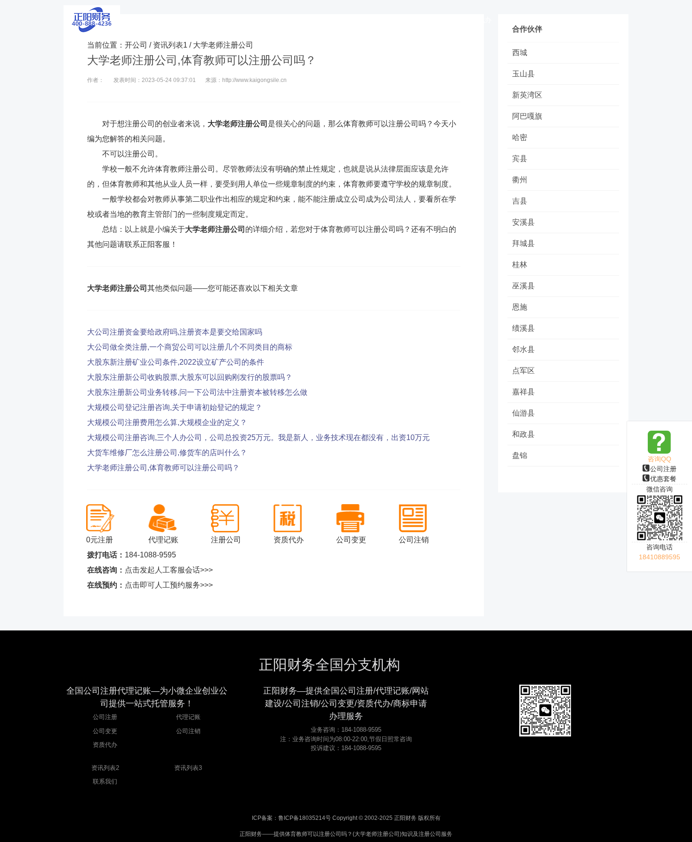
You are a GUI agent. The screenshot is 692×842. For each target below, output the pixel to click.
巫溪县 (523, 286)
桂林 (519, 265)
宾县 (519, 159)
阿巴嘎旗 (527, 116)
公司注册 (663, 469)
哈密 (519, 137)
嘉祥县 (523, 392)
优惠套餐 (663, 478)
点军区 (523, 371)
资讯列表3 (188, 767)
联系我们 (105, 781)
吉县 (519, 201)
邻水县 (523, 349)
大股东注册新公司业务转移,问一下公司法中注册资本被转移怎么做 (197, 392)
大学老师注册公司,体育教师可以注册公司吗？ (163, 468)
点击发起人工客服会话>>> (169, 570)
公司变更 (105, 731)
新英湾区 (527, 95)
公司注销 (188, 731)
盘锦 (519, 455)
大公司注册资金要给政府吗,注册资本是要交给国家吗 (174, 332)
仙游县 (523, 413)
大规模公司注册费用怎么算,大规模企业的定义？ (167, 422)
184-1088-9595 (150, 555)
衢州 (519, 180)
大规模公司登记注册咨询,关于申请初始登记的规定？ (174, 407)
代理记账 (188, 716)
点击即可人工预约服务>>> (169, 585)
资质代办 (105, 744)
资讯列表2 (105, 767)
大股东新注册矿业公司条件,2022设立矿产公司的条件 (175, 362)
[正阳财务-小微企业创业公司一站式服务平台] (92, 19)
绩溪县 (523, 328)
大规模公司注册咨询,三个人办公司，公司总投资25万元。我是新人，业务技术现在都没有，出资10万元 (258, 437)
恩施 (519, 307)
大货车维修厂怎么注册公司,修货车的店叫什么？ (167, 453)
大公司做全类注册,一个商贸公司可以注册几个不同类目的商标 (189, 347)
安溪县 (523, 222)
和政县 (523, 434)
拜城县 (523, 243)
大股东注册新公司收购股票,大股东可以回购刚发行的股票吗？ (189, 377)
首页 (244, 20)
